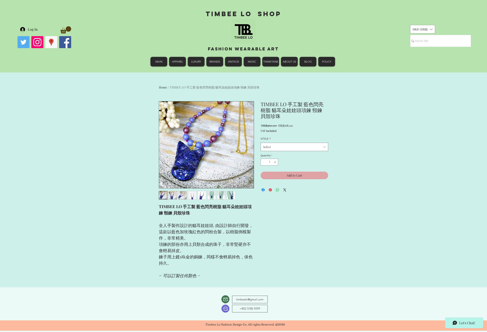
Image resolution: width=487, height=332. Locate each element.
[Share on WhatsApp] (277, 190)
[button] (65, 29)
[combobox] (294, 147)
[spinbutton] (269, 162)
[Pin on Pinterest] (270, 190)
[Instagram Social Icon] (37, 42)
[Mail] (225, 299)
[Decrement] (263, 162)
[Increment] (275, 162)
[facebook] (65, 42)
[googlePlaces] (51, 42)
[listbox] (422, 29)
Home (163, 87)
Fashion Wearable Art (243, 49)
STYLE (266, 138)
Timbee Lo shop (243, 14)
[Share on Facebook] (263, 190)
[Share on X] (284, 190)
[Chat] (225, 309)
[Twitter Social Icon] (23, 42)
